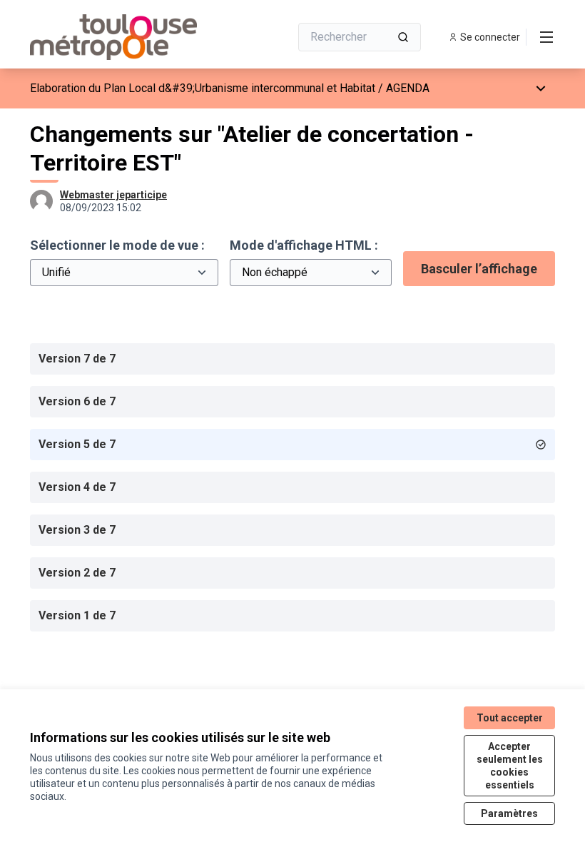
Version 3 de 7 (77, 530)
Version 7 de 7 (77, 358)
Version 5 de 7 (77, 444)
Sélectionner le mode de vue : (117, 245)
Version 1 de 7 (77, 615)
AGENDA (407, 88)
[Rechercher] (403, 37)
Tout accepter (510, 718)
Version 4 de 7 (77, 487)
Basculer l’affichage (479, 268)
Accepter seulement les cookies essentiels (510, 766)
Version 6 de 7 (77, 401)
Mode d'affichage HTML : (304, 245)
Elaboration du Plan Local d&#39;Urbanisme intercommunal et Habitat (202, 88)
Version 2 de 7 (77, 572)
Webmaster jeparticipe (113, 195)
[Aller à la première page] (125, 37)
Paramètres (509, 813)
